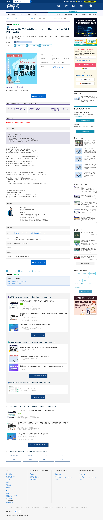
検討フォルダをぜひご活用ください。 (82, 116)
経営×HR (81, 8)
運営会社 (27, 507)
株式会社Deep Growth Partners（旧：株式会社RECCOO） (30, 233)
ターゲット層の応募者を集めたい (16, 109)
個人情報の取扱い (81, 60)
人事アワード (66, 8)
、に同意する (85, 60)
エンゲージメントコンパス (91, 8)
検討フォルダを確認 (85, 120)
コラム (62, 455)
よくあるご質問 (19, 507)
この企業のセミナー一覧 (38, 335)
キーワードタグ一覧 (85, 291)
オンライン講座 (77, 14)
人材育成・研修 (58, 474)
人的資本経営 (77, 273)
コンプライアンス (89, 283)
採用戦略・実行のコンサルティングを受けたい (59, 109)
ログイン (67, 1)
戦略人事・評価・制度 (34, 477)
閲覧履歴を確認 (85, 131)
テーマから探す (9, 473)
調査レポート (84, 14)
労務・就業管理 (33, 479)
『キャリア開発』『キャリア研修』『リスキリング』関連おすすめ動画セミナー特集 (90, 174)
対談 (14, 459)
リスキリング (77, 276)
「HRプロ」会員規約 (74, 507)
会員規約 (88, 60)
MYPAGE (73, 1)
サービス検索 (9, 474)
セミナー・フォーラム (25, 18)
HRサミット (58, 8)
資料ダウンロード (32, 14)
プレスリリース (63, 459)
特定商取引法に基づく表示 (61, 507)
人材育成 (32, 474)
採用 (32, 18)
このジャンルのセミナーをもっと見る (38, 444)
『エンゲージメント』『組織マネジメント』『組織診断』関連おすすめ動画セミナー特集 (90, 166)
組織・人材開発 (9, 502)
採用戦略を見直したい (35, 109)
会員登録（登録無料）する (85, 64)
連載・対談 (8, 482)
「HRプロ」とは (9, 507)
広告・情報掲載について (48, 507)
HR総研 (73, 8)
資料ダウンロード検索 (10, 476)
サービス (22, 14)
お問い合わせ (84, 507)
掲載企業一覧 (9, 496)
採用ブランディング (33, 45)
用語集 (7, 481)
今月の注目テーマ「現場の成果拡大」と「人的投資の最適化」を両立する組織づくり (90, 142)
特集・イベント (68, 14)
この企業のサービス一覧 (38, 397)
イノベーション (85, 276)
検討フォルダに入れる (39, 96)
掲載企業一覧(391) (85, 263)
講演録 (30, 459)
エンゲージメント (85, 273)
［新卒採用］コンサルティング (23, 42)
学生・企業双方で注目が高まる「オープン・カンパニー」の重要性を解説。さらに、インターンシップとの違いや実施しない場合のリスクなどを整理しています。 (89, 99)
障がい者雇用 (77, 287)
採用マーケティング (46, 45)
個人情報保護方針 (36, 507)
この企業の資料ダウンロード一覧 (38, 375)
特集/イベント (9, 484)
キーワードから (11, 14)
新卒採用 (14, 281)
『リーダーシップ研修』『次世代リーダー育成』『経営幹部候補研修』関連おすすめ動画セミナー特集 (90, 150)
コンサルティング (22, 281)
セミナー (42, 14)
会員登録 (90, 1)
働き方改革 (92, 273)
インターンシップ (20, 45)
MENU (10, 1)
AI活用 (84, 280)
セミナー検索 (9, 477)
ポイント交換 (9, 498)
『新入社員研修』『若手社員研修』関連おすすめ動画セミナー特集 (90, 158)
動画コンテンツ (92, 14)
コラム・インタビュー (58, 14)
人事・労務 (57, 476)
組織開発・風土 (33, 476)
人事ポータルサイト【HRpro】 (12, 18)
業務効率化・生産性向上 (80, 283)
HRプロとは (80, 1)
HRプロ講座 (8, 485)
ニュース (50, 14)
